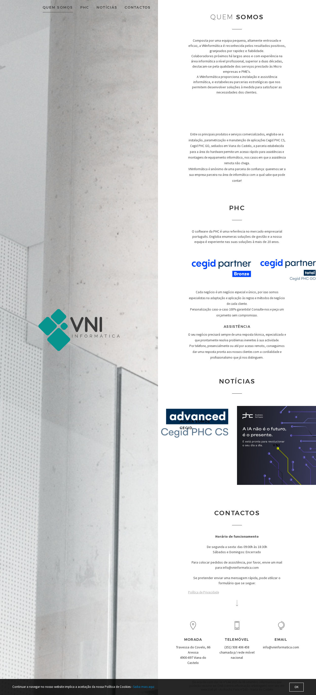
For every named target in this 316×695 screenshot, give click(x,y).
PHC (84, 7)
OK (296, 687)
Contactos (138, 7)
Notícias (107, 7)
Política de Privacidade (203, 592)
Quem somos (58, 7)
